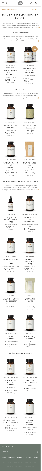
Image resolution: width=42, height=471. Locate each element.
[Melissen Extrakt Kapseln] (30, 367)
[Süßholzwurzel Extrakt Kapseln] (11, 406)
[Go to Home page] (20, 3)
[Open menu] (3, 3)
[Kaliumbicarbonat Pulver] (30, 149)
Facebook (11, 457)
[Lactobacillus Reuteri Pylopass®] (11, 55)
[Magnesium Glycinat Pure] (11, 245)
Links (36, 457)
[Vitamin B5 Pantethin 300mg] (30, 245)
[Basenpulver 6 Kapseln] (11, 111)
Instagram (21, 457)
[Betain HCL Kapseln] (11, 323)
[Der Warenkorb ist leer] (36, 3)
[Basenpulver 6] (30, 111)
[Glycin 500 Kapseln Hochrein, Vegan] (30, 323)
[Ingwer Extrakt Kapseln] (30, 406)
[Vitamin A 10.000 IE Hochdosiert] (11, 285)
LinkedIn (29, 457)
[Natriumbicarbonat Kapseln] (11, 149)
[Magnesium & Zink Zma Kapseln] (30, 203)
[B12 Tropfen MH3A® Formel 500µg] (11, 203)
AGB (4, 462)
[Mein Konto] (31, 3)
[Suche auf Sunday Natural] (6, 3)
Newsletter (18, 466)
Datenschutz (18, 462)
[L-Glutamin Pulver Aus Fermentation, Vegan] (30, 285)
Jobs (4, 457)
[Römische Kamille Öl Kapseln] (11, 367)
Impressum (10, 466)
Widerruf (9, 462)
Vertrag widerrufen (30, 462)
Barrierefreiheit (29, 466)
